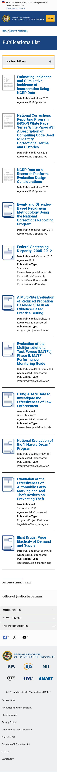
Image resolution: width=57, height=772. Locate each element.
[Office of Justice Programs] (6, 18)
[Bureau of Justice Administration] (11, 669)
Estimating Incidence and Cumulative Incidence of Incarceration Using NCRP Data (34, 85)
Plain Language (9, 715)
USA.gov (6, 751)
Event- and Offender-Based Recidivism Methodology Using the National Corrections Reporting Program (35, 214)
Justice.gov (8, 759)
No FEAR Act (8, 737)
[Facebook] (5, 638)
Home (5, 31)
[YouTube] (25, 638)
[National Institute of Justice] (46, 669)
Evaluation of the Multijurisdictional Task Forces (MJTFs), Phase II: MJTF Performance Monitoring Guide (34, 354)
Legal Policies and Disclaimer (17, 729)
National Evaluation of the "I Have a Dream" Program (35, 444)
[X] (16, 638)
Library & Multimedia (18, 31)
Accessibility (8, 700)
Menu (50, 18)
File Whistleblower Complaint (17, 707)
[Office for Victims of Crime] (28, 680)
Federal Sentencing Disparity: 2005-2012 (34, 249)
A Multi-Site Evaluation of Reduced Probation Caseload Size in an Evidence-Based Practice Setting (35, 305)
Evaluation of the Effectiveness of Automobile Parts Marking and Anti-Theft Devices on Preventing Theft (31, 489)
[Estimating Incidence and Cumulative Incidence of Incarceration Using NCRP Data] (8, 83)
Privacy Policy (9, 722)
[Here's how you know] (28, 5)
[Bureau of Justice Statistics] (28, 671)
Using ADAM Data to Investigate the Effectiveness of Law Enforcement (34, 400)
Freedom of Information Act (16, 744)
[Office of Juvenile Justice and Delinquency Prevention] (11, 681)
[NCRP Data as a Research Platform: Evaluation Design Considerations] (8, 176)
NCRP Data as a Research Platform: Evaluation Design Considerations (33, 176)
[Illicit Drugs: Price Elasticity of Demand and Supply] (8, 549)
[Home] (28, 18)
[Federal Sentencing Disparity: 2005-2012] (8, 259)
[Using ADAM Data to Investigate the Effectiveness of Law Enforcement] (8, 406)
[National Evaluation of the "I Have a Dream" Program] (8, 452)
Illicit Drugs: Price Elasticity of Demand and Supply (34, 541)
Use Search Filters (16, 61)
